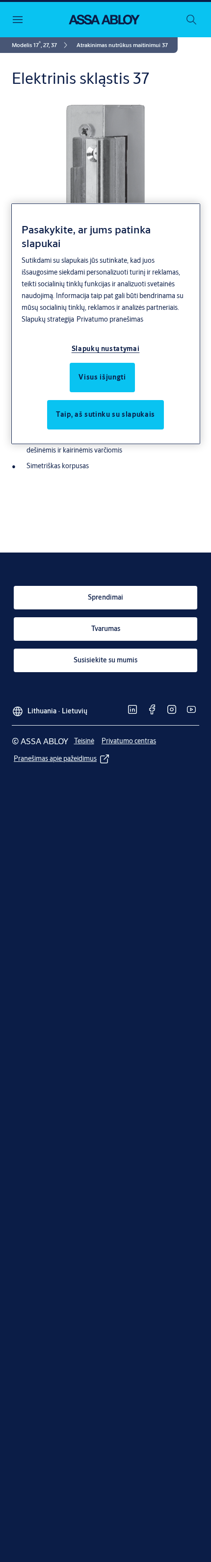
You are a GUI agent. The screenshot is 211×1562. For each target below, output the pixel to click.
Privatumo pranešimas (110, 319)
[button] (122, 45)
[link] (41, 45)
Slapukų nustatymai (106, 348)
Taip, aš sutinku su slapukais (105, 414)
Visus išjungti (102, 377)
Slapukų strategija (48, 319)
